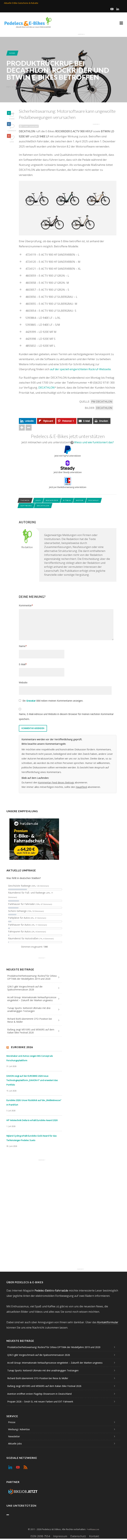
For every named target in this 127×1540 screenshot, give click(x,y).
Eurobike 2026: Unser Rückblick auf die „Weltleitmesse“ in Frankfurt (33, 1102)
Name (23, 646)
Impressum (60, 1536)
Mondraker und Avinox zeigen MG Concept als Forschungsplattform (29, 1058)
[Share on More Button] (22, 428)
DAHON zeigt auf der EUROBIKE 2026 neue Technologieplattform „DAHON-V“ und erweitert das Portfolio (32, 1080)
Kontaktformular (107, 1322)
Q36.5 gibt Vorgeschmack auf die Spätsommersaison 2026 (24, 988)
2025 (38, 500)
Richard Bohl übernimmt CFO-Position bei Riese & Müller (29, 1020)
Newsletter (14, 1436)
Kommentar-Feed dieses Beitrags (56, 782)
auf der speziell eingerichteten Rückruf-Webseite (80, 369)
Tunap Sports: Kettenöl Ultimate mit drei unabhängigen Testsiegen (28, 1009)
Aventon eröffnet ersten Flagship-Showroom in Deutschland (39, 1393)
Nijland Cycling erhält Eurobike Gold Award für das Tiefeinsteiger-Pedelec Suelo (31, 1138)
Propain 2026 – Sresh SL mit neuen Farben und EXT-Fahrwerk (40, 1401)
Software (26, 506)
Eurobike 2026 (22, 1047)
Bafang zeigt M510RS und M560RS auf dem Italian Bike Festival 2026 (30, 1031)
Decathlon (104, 408)
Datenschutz (78, 1536)
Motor (80, 500)
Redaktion (18, 87)
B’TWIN (67, 500)
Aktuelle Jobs (15, 1443)
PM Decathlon (101, 401)
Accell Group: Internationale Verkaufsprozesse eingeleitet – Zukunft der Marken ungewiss (31, 999)
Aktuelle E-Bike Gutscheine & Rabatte (21, 3)
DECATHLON (46, 387)
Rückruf (93, 500)
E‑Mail (23, 664)
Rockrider (52, 500)
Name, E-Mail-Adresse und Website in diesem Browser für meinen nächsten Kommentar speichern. (66, 716)
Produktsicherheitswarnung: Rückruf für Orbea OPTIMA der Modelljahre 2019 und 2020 (32, 977)
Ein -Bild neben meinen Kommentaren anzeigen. (52, 700)
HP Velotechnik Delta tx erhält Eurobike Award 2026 (32, 1120)
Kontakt (94, 1536)
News (12, 53)
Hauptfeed (81, 787)
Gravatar (31, 700)
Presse (11, 1422)
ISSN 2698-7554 (40, 1536)
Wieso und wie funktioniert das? (94, 442)
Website (23, 682)
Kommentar (26, 605)
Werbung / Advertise (19, 1429)
